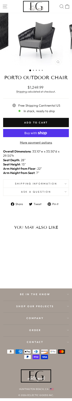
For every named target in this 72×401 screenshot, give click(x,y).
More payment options (36, 142)
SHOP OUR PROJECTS (35, 306)
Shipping (21, 91)
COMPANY (35, 318)
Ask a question (36, 191)
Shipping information (36, 183)
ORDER (35, 330)
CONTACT (35, 341)
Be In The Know (35, 294)
